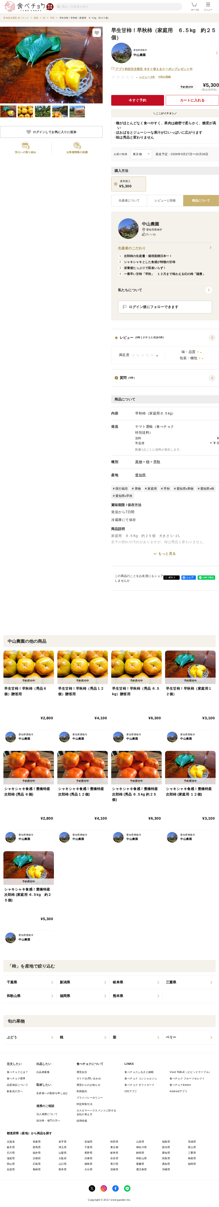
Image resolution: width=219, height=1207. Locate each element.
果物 (138, 462)
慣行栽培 (121, 488)
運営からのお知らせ (89, 1084)
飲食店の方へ (15, 1091)
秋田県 (114, 1141)
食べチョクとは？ (17, 1072)
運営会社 (82, 1072)
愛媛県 (140, 1163)
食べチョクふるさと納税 (139, 1072)
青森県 (37, 1141)
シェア (190, 577)
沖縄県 (166, 1169)
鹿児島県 (141, 1169)
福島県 (166, 1141)
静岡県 (140, 1152)
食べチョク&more (180, 1084)
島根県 (192, 1158)
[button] (165, 349)
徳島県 (88, 1163)
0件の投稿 (164, 76)
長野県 (88, 1152)
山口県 (63, 1163)
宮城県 (88, 1141)
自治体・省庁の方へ (48, 1120)
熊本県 (63, 1169)
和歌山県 (141, 1158)
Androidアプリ (178, 1091)
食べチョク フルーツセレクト (187, 1078)
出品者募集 (43, 1072)
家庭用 (152, 488)
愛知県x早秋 (123, 496)
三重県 (192, 1152)
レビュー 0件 (147, 77)
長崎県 (37, 1169)
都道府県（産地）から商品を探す (29, 1133)
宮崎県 (114, 1169)
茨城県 (192, 1141)
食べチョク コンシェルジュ (140, 1078)
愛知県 (140, 475)
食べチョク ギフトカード (139, 1084)
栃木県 (11, 1147)
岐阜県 (114, 1152)
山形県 (140, 1141)
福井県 (37, 1152)
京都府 (37, 1158)
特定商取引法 (84, 1104)
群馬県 (37, 1147)
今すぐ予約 (137, 100)
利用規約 (82, 1091)
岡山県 (11, 1163)
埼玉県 (63, 1147)
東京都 (114, 1147)
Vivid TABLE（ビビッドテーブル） (190, 1072)
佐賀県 (11, 1169)
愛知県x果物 (185, 488)
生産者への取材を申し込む (52, 1093)
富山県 (192, 1147)
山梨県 (63, 1152)
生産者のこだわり (132, 248)
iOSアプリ (130, 1091)
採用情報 (82, 1120)
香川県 (114, 1163)
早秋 (156, 462)
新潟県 (166, 1147)
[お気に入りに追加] (96, 32)
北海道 (11, 1141)
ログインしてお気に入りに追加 (54, 132)
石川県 (11, 1152)
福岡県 (192, 1163)
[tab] (165, 200)
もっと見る (167, 553)
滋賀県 (11, 1158)
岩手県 (63, 1141)
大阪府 (63, 1158)
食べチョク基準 (16, 1078)
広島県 (37, 1163)
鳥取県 (166, 1158)
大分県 (88, 1169)
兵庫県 (88, 1158)
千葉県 (88, 1147)
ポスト (172, 577)
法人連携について (47, 1114)
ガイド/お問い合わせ (89, 1078)
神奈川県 (141, 1147)
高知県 (166, 1163)
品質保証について (17, 1084)
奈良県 (114, 1158)
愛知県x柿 (207, 488)
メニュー (208, 10)
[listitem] (29, 982)
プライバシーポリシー (90, 1097)
